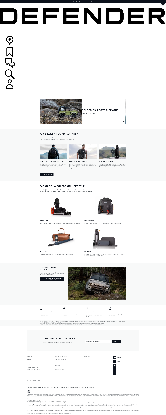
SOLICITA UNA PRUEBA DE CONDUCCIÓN (34, 362)
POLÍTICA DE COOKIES (65, 387)
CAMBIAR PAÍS (29, 387)
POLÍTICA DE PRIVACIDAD (55, 387)
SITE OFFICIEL (87, 356)
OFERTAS (28, 364)
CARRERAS (35, 387)
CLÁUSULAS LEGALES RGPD (75, 387)
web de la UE (103, 395)
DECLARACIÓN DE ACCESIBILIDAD (87, 387)
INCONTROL (57, 357)
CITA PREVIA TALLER (59, 361)
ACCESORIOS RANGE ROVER (60, 367)
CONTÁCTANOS (58, 362)
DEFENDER (29, 357)
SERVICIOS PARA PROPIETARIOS (61, 356)
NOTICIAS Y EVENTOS (88, 357)
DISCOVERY (29, 359)
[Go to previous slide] (41, 121)
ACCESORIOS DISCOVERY (60, 370)
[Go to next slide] (45, 121)
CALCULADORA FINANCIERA (32, 365)
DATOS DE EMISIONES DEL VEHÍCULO (33, 369)
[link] (83, 30)
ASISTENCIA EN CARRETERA (60, 359)
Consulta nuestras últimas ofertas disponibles (83, 1)
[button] (83, 3)
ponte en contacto (62, 396)
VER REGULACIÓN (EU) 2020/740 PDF (33, 403)
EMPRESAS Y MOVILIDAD (31, 370)
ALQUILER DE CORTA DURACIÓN (32, 367)
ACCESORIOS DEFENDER (60, 369)
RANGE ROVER (29, 356)
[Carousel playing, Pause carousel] (123, 121)
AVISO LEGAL (46, 387)
